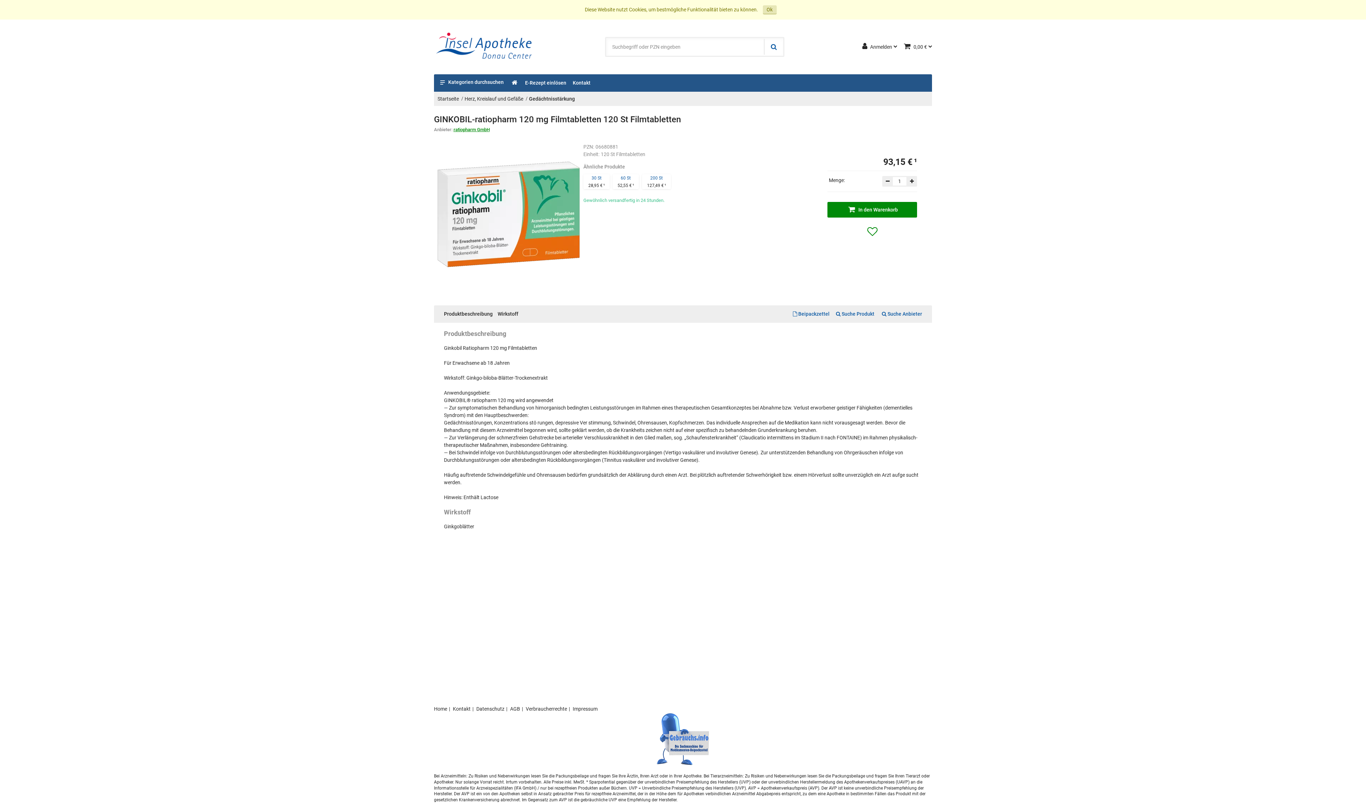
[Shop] (515, 83)
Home (440, 709)
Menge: (837, 180)
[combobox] (685, 47)
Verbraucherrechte (546, 709)
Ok (770, 9)
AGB (515, 709)
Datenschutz (490, 709)
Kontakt (462, 709)
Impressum (585, 709)
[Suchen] (773, 47)
